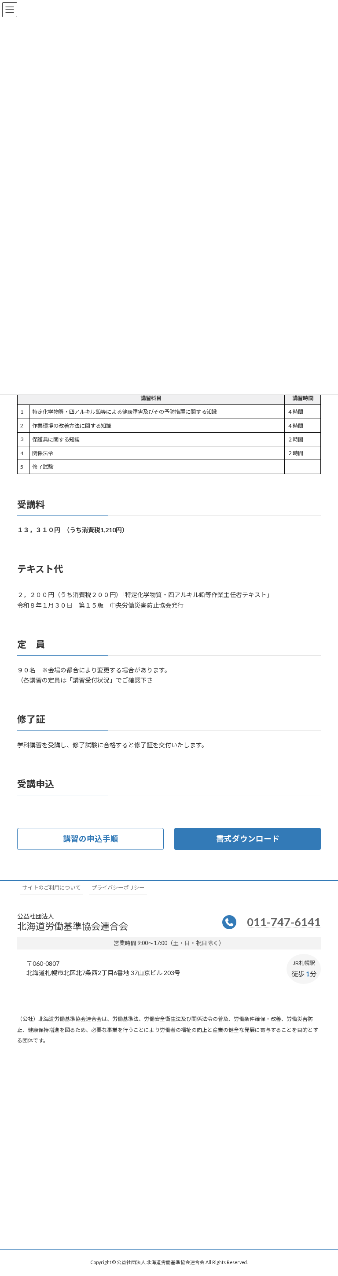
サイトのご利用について (51, 887)
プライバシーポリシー (118, 887)
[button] (90, 838)
